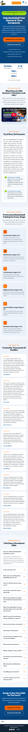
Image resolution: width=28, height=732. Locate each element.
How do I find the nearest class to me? (12, 584)
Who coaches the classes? (11, 644)
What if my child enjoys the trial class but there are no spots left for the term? (12, 609)
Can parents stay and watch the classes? (12, 657)
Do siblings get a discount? (11, 671)
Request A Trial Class (14, 707)
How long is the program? (10, 630)
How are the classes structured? (12, 624)
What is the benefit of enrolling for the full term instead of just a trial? (12, 599)
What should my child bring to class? (12, 665)
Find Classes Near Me (14, 44)
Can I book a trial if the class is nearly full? (12, 591)
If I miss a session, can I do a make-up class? (11, 678)
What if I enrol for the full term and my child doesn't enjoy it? (12, 617)
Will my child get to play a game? (12, 650)
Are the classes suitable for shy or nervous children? (12, 637)
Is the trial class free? (9, 570)
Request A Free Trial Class (14, 39)
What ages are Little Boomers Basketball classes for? (12, 576)
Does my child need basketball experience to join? (12, 552)
